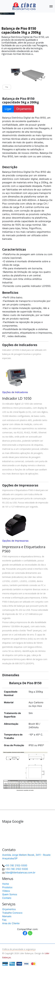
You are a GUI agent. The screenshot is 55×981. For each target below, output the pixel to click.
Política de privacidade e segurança (18, 949)
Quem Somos (9, 894)
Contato (6, 897)
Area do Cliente (11, 923)
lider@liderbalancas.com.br (20, 872)
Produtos (7, 887)
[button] (48, 974)
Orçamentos (9, 909)
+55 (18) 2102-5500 (16, 865)
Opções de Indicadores (15, 392)
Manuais (6, 916)
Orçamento (24, 109)
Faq (4, 919)
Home (5, 883)
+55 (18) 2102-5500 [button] (16, 868)
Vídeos (6, 890)
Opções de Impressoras (15, 540)
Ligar (8, 109)
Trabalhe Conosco (12, 912)
